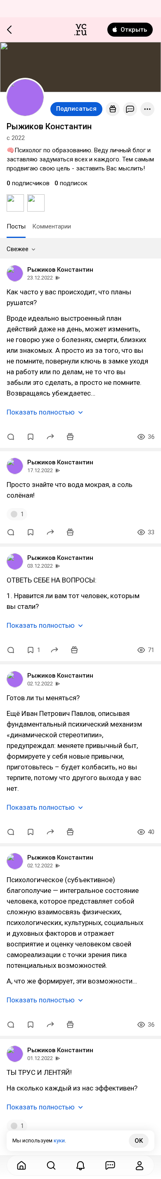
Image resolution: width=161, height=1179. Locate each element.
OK (139, 1140)
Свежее (17, 249)
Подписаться (76, 108)
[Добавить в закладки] (30, 437)
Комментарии (51, 226)
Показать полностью (41, 412)
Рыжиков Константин (60, 269)
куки (59, 1140)
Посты (16, 226)
